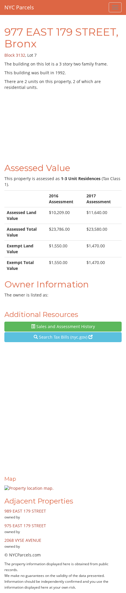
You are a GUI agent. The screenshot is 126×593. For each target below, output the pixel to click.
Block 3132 (14, 55)
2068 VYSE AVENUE (22, 540)
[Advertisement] (63, 125)
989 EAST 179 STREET (25, 511)
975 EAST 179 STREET (25, 525)
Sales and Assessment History (65, 326)
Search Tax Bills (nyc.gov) (63, 337)
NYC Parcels (19, 7)
